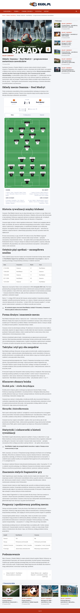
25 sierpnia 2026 (66, 64)
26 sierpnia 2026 (66, 46)
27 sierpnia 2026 (66, 28)
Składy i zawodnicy (8, 55)
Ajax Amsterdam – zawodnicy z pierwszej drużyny (68, 62)
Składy (12, 115)
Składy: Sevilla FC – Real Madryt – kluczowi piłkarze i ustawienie (14, 573)
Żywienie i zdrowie (27, 11)
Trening (16, 11)
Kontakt (46, 11)
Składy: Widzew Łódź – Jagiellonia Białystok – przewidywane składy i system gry (39, 574)
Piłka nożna (7, 11)
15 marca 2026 (6, 64)
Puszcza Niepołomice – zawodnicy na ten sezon (68, 70)
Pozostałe (38, 11)
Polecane (58, 21)
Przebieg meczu (27, 115)
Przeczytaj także (9, 583)
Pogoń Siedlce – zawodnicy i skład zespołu (70, 35)
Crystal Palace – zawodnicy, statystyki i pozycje (70, 26)
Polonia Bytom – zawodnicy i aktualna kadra (70, 52)
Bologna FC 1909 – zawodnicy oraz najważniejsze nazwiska (68, 44)
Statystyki (42, 115)
